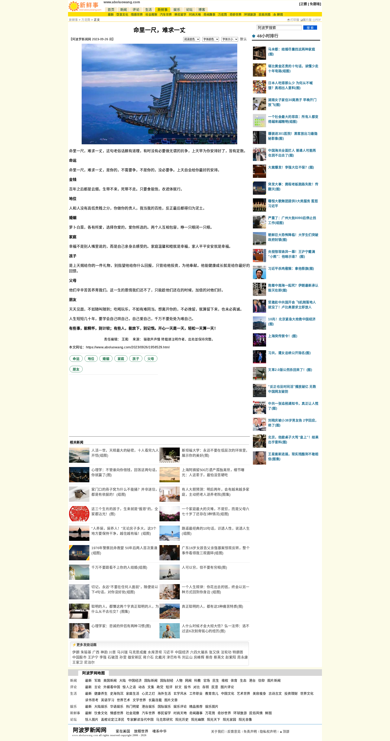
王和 (125, 339)
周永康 (242, 657)
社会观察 (151, 14)
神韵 (104, 652)
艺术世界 (243, 693)
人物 (179, 680)
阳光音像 (245, 719)
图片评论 (227, 687)
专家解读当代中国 (140, 719)
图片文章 (171, 700)
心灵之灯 (148, 693)
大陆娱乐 (101, 706)
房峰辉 (199, 657)
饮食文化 (122, 14)
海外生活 (164, 693)
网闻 (188, 680)
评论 (136, 9)
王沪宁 (93, 657)
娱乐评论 (180, 706)
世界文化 (307, 693)
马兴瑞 (122, 652)
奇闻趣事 (209, 14)
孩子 (135, 359)
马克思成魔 (138, 652)
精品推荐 (196, 706)
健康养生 (101, 693)
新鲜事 (163, 9)
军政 (97, 680)
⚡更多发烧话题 (84, 644)
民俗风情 (265, 14)
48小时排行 (267, 36)
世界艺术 (123, 700)
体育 (234, 680)
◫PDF (317, 19)
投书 (187, 687)
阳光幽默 (198, 719)
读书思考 (92, 700)
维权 (225, 680)
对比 (196, 687)
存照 (205, 687)
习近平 (168, 652)
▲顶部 (284, 731)
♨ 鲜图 (278, 14)
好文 (178, 687)
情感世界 (137, 14)
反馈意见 (234, 731)
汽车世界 (166, 14)
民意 (214, 687)
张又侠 (214, 652)
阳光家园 (229, 719)
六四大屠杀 (199, 652)
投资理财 (291, 693)
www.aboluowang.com (122, 2)
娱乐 (176, 9)
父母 (150, 359)
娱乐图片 (212, 706)
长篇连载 (155, 700)
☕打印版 (293, 19)
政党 (160, 687)
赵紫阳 (230, 657)
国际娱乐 (164, 706)
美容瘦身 (259, 693)
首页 (111, 9)
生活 (148, 9)
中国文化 (227, 693)
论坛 (189, 9)
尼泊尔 (89, 662)
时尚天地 (195, 14)
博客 (201, 9)
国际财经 (166, 680)
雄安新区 (135, 657)
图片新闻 (274, 680)
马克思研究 (164, 719)
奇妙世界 (236, 14)
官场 (206, 680)
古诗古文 (275, 693)
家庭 (121, 359)
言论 (97, 687)
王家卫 (77, 662)
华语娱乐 (117, 706)
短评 (169, 687)
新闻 (123, 9)
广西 (96, 652)
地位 (91, 359)
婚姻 (106, 359)
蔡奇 (209, 657)
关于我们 (217, 731)
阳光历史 (182, 719)
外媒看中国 (111, 687)
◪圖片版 (306, 19)
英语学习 (107, 700)
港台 (252, 680)
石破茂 (113, 657)
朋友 (76, 369)
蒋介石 (148, 657)
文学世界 (139, 700)
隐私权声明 (268, 731)
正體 (303, 4)
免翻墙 (315, 4)
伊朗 (75, 652)
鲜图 (268, 713)
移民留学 (180, 14)
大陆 (122, 680)
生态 (243, 680)
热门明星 (132, 706)
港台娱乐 (148, 706)
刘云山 (187, 657)
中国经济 (182, 652)
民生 (215, 680)
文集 (150, 687)
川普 (112, 652)
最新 (111, 14)
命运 (76, 359)
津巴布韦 (174, 657)
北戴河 (160, 657)
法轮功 (226, 652)
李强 (103, 657)
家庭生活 (132, 693)
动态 (141, 687)
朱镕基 (86, 652)
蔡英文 (219, 657)
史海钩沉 (117, 693)
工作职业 (196, 693)
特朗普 (238, 652)
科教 (197, 680)
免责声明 (250, 731)
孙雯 (123, 657)
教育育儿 (212, 693)
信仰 (261, 680)
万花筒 (222, 14)
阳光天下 (213, 719)
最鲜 (88, 713)
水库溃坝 (155, 652)
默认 (243, 39)
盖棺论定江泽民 (113, 719)
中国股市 (79, 657)
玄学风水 (180, 693)
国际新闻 (151, 680)
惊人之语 (129, 687)
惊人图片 (92, 719)
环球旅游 (250, 14)
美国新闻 (110, 680)
